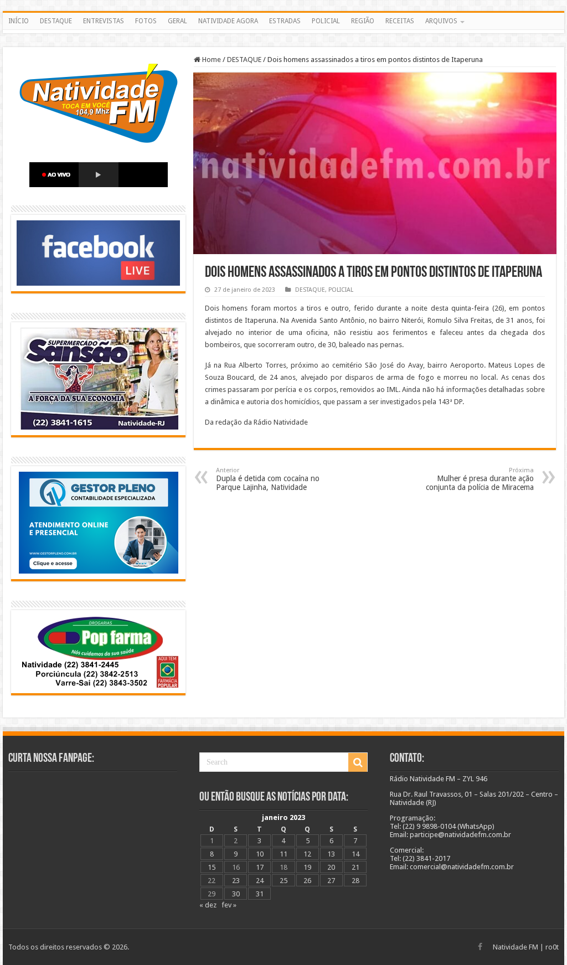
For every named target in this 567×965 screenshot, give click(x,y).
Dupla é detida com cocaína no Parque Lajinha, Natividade (267, 479)
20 (331, 867)
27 (331, 880)
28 (355, 880)
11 (283, 854)
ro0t (552, 947)
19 (307, 867)
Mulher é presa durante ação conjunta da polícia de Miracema (480, 479)
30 (236, 894)
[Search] (357, 762)
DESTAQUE (56, 21)
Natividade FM (515, 947)
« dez (208, 905)
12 (307, 854)
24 (260, 880)
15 (211, 867)
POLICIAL (326, 21)
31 (260, 894)
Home (210, 59)
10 (260, 854)
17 (260, 867)
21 (355, 867)
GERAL (177, 21)
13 (331, 854)
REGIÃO (362, 21)
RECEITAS (399, 21)
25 (283, 880)
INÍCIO (18, 21)
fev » (228, 905)
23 (236, 880)
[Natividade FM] (283, 31)
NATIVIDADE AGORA (228, 21)
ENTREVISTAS (103, 21)
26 (307, 880)
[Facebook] (480, 946)
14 (355, 854)
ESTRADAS (285, 21)
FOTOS (146, 21)
